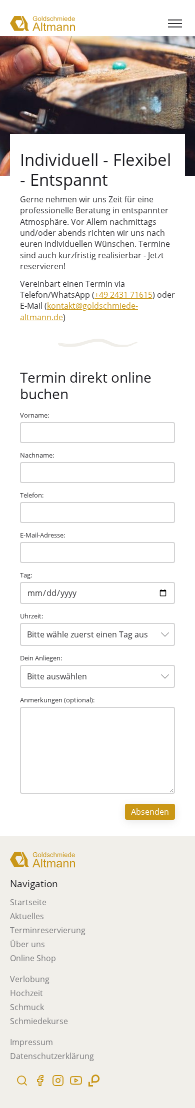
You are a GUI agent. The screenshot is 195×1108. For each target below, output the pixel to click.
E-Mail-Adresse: (42, 535)
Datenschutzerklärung (52, 1056)
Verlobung (30, 979)
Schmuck (27, 1007)
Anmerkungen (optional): (57, 699)
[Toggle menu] (175, 23)
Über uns (27, 944)
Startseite (28, 902)
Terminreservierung (48, 930)
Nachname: (37, 455)
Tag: (26, 574)
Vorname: (34, 415)
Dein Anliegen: (41, 657)
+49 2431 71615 (123, 294)
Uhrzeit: (31, 615)
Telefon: (32, 495)
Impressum (31, 1042)
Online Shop (33, 958)
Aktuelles (27, 916)
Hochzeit (26, 993)
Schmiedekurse (39, 1021)
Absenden (150, 811)
